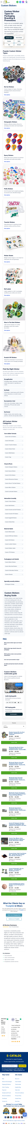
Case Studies (18, 1081)
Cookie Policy (18, 1098)
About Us (17, 1078)
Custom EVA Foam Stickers (14, 535)
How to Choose (19, 37)
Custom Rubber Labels (14, 548)
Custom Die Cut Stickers (14, 436)
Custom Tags (14, 457)
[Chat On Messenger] (23, 1)
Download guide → (14, 714)
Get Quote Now (19, 684)
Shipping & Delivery (6, 1084)
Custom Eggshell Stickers (14, 517)
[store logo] (9, 1)
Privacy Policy (8, 1070)
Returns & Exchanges (7, 1081)
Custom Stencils (14, 574)
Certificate (4, 1098)
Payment (4, 1090)
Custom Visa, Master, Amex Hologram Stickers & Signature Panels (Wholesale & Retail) (17, 839)
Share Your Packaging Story (14, 915)
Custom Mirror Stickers (14, 487)
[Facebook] (5, 1117)
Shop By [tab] (14, 723)
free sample (14, 1104)
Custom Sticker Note (14, 521)
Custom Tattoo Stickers (14, 501)
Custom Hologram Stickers (14, 467)
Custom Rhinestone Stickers (14, 479)
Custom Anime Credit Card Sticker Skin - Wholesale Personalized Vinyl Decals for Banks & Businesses (17, 854)
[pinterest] (19, 1117)
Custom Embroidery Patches (14, 570)
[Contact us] (25, 1114)
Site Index (17, 1101)
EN (17, 691)
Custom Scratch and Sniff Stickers (14, 509)
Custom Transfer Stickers (14, 444)
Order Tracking (5, 1087)
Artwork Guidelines (6, 1095)
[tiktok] (22, 1117)
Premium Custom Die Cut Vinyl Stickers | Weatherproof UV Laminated (16, 733)
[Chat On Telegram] (20, 2)
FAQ (9, 44)
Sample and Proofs (6, 1092)
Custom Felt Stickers (14, 540)
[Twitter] (8, 1117)
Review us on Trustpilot (14, 919)
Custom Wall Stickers (14, 453)
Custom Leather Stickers (14, 544)
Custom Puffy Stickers (14, 475)
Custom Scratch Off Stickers (14, 513)
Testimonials (18, 1084)
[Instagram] (16, 1117)
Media (19, 41)
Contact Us (4, 1101)
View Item (14, 742)
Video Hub (17, 1090)
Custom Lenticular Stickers (14, 491)
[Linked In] (11, 1117)
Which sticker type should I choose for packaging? (12, 649)
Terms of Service (18, 1070)
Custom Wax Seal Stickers (14, 566)
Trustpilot (10, 906)
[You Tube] (14, 1117)
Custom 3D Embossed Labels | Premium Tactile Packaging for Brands (17, 884)
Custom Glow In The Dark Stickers (14, 483)
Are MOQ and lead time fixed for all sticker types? (13, 664)
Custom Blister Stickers (14, 562)
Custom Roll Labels (14, 440)
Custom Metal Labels (14, 531)
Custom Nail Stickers (14, 505)
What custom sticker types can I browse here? (13, 643)
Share (20, 691)
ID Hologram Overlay (14, 584)
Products (9, 41)
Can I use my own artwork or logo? (11, 659)
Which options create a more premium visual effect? (12, 654)
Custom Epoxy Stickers (14, 471)
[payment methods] (14, 1123)
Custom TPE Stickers (14, 552)
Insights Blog (18, 1087)
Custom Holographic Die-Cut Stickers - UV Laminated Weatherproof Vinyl (16, 869)
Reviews (19, 44)
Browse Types (9, 37)
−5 (8, 691)
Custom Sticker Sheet (14, 448)
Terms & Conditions (19, 1092)
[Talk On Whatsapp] (17, 2)
